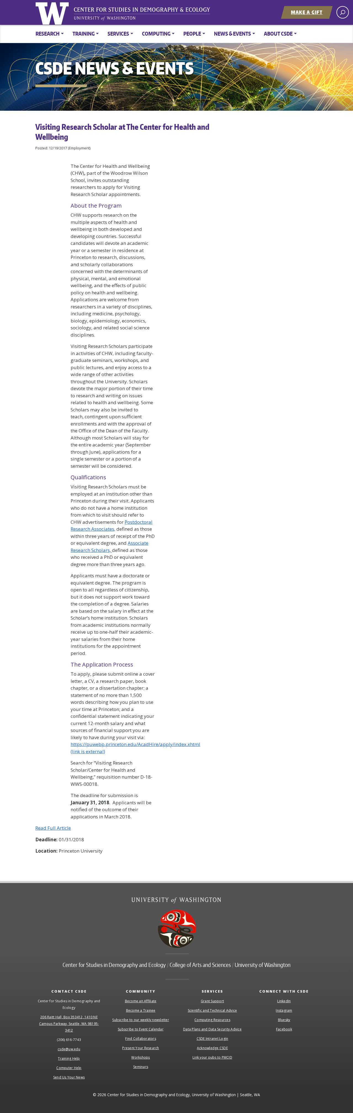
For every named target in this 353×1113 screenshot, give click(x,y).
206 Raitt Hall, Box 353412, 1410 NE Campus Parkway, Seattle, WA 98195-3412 (69, 1024)
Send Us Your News (69, 1077)
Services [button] (118, 33)
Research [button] (48, 33)
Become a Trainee (141, 1010)
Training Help (69, 1058)
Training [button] (84, 33)
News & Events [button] (232, 33)
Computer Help (68, 1068)
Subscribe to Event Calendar (141, 1029)
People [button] (192, 33)
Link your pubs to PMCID (212, 1057)
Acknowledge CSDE (212, 1048)
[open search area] (342, 12)
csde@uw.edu (69, 1049)
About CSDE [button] (278, 33)
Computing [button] (156, 33)
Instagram (284, 1010)
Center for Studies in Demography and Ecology (145, 15)
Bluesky (284, 1019)
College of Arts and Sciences (200, 964)
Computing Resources (212, 1019)
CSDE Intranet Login (212, 1038)
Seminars (140, 1066)
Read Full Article (53, 828)
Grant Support (212, 1001)
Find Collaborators (140, 1038)
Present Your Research (140, 1048)
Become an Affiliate (141, 1001)
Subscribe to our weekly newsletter (140, 1019)
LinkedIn (284, 1001)
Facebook (284, 1029)
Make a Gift (307, 12)
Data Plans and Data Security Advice (212, 1029)
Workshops (140, 1057)
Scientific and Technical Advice (212, 1010)
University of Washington (53, 12)
